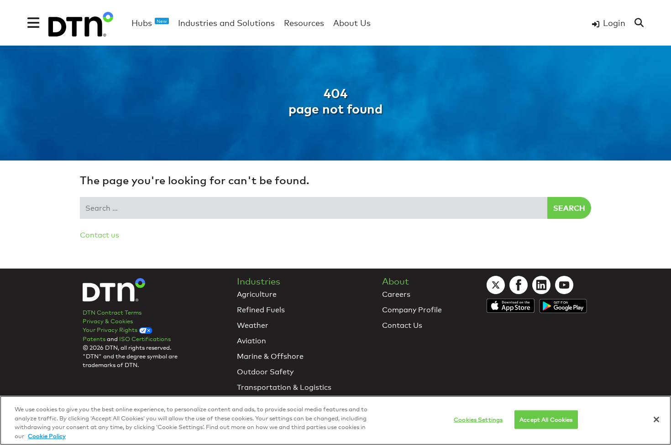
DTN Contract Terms (112, 312)
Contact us (99, 235)
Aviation (251, 340)
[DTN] (114, 292)
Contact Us (402, 325)
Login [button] (614, 23)
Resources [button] (304, 23)
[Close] (656, 419)
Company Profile (412, 309)
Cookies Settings (478, 419)
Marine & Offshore (270, 356)
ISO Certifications (145, 338)
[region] (335, 420)
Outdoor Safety (265, 371)
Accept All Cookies (545, 419)
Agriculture (257, 294)
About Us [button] (352, 23)
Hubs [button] (149, 23)
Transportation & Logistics (284, 387)
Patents (94, 338)
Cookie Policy (47, 435)
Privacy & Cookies (108, 321)
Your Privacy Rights (111, 329)
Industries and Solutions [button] (226, 23)
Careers (396, 294)
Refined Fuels (261, 309)
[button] (33, 23)
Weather (252, 325)
